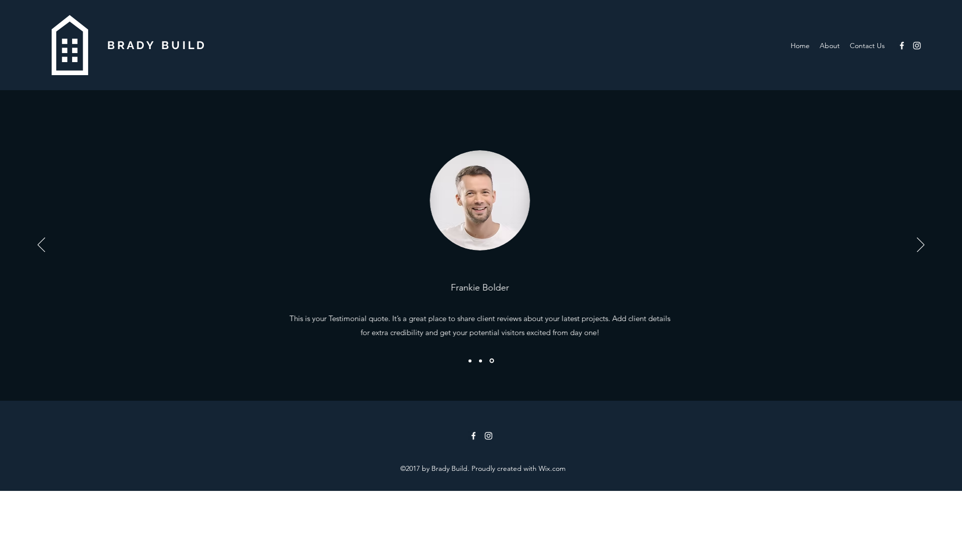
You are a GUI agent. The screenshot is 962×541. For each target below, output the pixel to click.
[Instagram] (917, 46)
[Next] (920, 245)
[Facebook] (902, 46)
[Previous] (41, 245)
